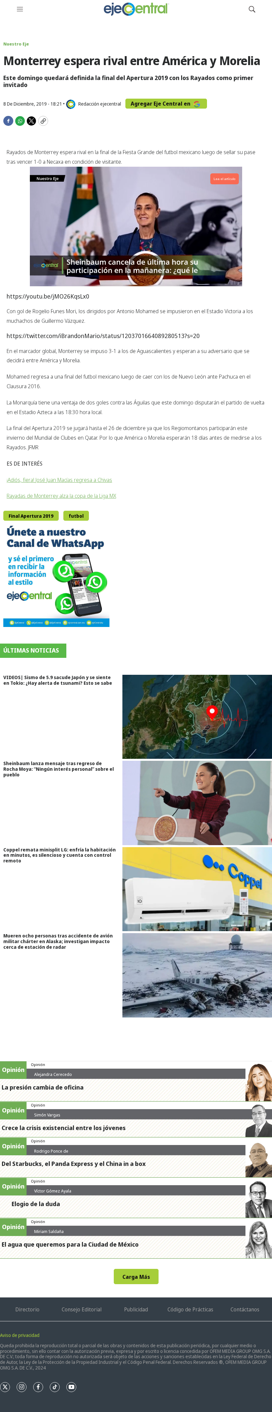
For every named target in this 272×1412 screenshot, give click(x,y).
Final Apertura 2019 (31, 516)
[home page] (136, 9)
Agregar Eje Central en (161, 103)
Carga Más (136, 1276)
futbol (76, 516)
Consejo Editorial (82, 1309)
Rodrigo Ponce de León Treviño (51, 1153)
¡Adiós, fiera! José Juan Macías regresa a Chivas (59, 480)
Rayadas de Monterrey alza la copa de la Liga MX (61, 495)
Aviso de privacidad (19, 1335)
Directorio (27, 1309)
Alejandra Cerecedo (53, 1074)
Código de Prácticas (190, 1309)
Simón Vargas (47, 1115)
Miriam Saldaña (49, 1231)
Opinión (38, 1064)
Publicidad (136, 1309)
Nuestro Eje (16, 44)
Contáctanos (245, 1309)
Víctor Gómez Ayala (52, 1191)
